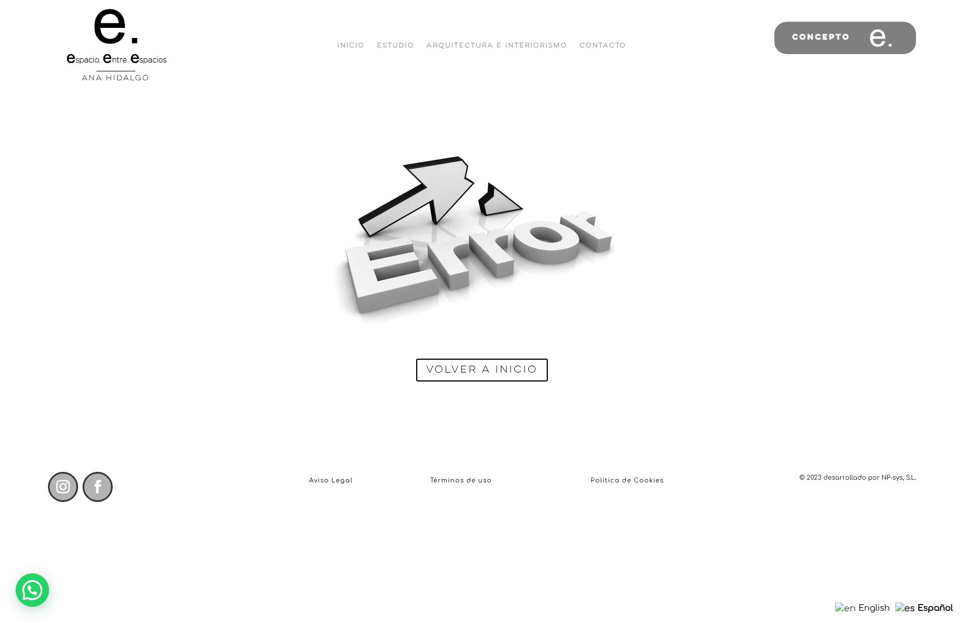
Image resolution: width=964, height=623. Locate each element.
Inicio (351, 45)
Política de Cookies (627, 480)
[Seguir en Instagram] (63, 487)
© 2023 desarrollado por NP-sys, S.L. (857, 477)
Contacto (603, 45)
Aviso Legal (331, 480)
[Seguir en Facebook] (98, 487)
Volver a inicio (482, 369)
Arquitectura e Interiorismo (497, 45)
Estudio (395, 45)
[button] (32, 590)
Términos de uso (461, 480)
